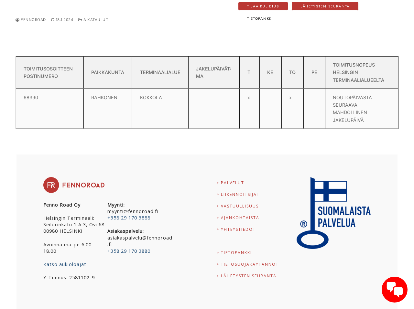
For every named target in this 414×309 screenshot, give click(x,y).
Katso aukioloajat (64, 264)
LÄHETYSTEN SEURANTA (325, 6)
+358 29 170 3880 (128, 251)
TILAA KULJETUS (263, 6)
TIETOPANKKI (260, 18)
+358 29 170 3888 (128, 217)
